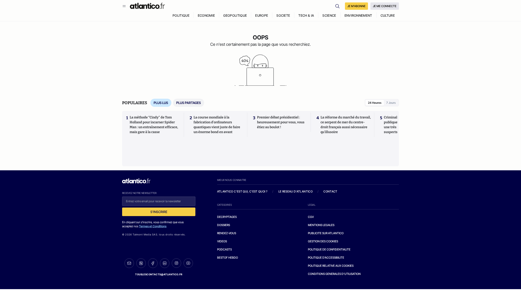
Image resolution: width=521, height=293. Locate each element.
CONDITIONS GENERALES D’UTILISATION (334, 274)
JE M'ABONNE (356, 6)
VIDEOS (222, 241)
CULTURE (388, 15)
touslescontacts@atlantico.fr (158, 274)
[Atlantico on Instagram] (176, 263)
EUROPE (261, 15)
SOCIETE (283, 15)
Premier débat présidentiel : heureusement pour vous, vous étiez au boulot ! (280, 122)
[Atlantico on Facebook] (153, 263)
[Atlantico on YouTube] (188, 263)
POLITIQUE (181, 15)
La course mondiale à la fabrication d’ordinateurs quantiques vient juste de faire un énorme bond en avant (217, 124)
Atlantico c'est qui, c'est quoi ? (242, 191)
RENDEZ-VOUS (226, 233)
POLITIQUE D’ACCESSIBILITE (326, 257)
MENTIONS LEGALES (321, 225)
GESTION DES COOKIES (323, 241)
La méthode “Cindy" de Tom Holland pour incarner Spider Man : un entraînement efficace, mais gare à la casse (154, 124)
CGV (311, 217)
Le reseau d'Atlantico (295, 191)
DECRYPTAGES (227, 217)
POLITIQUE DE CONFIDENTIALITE (329, 249)
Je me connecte (384, 6)
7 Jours (391, 102)
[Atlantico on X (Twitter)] (141, 263)
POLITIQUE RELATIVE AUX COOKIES (331, 265)
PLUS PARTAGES (188, 103)
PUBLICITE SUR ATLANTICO (326, 233)
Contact (330, 191)
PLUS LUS (161, 103)
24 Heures (374, 102)
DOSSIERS (223, 225)
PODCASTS (224, 249)
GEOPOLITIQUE (235, 15)
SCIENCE (329, 15)
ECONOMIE (206, 15)
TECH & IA (306, 15)
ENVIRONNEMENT (358, 15)
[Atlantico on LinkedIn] (164, 263)
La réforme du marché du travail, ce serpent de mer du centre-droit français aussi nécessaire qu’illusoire (346, 124)
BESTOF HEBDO (227, 257)
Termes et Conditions (152, 226)
